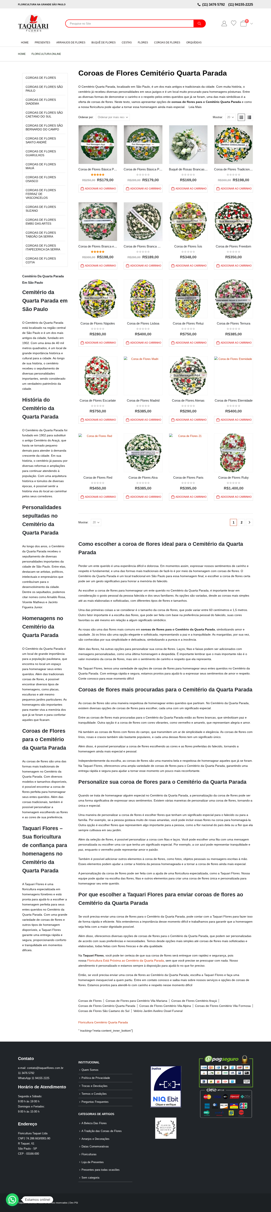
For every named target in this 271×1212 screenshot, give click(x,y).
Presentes (42, 42)
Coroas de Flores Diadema (41, 101)
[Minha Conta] (224, 23)
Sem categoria (90, 1177)
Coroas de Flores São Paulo (44, 88)
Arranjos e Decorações (95, 1138)
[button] (241, 117)
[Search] (199, 23)
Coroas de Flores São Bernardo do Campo (44, 127)
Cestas (127, 42)
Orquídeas (194, 42)
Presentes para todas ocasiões (101, 1169)
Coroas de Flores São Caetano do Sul (44, 114)
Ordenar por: (86, 117)
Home (25, 42)
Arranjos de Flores (70, 42)
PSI (76, 1202)
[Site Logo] (33, 23)
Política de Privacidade (96, 1078)
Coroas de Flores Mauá (41, 166)
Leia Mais (195, 107)
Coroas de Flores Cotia (41, 260)
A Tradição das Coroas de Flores (102, 1131)
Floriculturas (89, 1154)
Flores (143, 42)
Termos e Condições (94, 1093)
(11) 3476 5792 (214, 4)
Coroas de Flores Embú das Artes (41, 221)
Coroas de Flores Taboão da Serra (41, 234)
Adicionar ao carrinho (100, 188)
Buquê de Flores (103, 42)
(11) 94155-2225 (240, 4)
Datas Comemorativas (95, 1146)
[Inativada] (166, 1086)
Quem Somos (90, 1069)
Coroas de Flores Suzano (41, 208)
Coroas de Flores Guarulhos (41, 153)
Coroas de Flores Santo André (41, 140)
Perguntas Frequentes (95, 1101)
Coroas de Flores (167, 42)
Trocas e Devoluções (95, 1086)
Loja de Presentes (93, 1162)
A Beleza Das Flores (94, 1123)
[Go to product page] (98, 144)
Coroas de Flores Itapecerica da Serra (43, 247)
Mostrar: (218, 117)
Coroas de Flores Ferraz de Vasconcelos (41, 193)
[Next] (249, 522)
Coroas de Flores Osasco (41, 179)
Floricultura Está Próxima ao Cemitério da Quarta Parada (125, 960)
